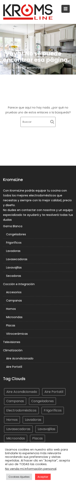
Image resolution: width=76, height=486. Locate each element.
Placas (10, 325)
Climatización (12, 350)
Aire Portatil (14, 367)
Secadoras (13, 276)
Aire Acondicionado (19, 358)
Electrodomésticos (21, 410)
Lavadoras (13, 251)
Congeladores (16, 234)
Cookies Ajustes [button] (19, 477)
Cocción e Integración (19, 284)
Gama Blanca (12, 226)
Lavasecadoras (16, 259)
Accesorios (13, 292)
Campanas (14, 300)
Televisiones (11, 342)
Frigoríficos (13, 243)
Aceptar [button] (42, 477)
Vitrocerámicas (17, 334)
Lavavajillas (14, 267)
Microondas (14, 317)
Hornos (11, 309)
